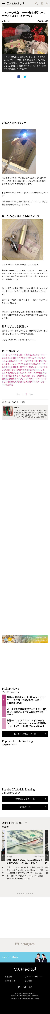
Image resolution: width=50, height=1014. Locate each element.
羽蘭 (10, 857)
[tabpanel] (25, 860)
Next (47, 856)
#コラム (15, 402)
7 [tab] (30, 893)
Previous (3, 856)
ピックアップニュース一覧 (25, 734)
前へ (18, 394)
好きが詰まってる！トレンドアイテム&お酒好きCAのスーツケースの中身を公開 (25, 364)
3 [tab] (21, 893)
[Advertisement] (25, 98)
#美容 (23, 402)
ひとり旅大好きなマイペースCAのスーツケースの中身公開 (24, 376)
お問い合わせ (10, 981)
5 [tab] (26, 893)
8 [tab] (32, 893)
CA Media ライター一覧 (25, 799)
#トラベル (6, 402)
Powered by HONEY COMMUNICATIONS (25, 998)
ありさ (6, 21)
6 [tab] (28, 893)
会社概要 (28, 981)
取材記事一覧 (25, 807)
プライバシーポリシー (33, 977)
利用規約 (8, 977)
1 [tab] (17, 893)
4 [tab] (23, 893)
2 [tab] (19, 893)
